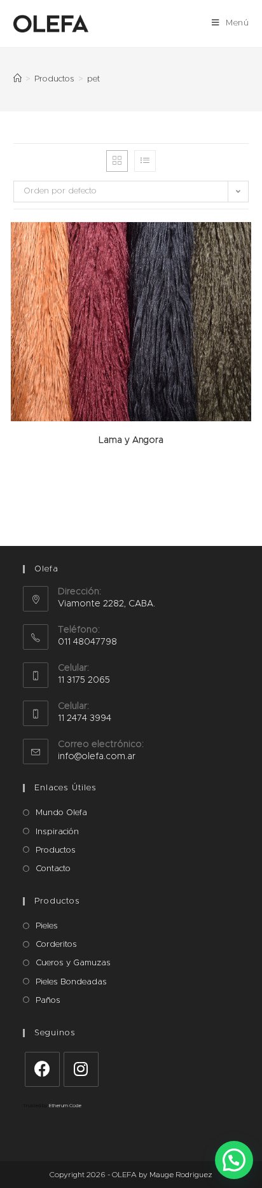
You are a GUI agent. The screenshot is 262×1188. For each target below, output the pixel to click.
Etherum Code (65, 1105)
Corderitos (56, 944)
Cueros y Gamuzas (73, 963)
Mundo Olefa (61, 813)
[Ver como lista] (145, 161)
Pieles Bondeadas (71, 982)
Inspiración (57, 832)
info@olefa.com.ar (96, 756)
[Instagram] (81, 1069)
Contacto (53, 869)
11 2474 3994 (84, 718)
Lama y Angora (131, 440)
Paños (48, 1000)
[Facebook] (42, 1069)
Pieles (47, 926)
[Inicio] (17, 79)
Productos (56, 850)
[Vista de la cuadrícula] (117, 161)
